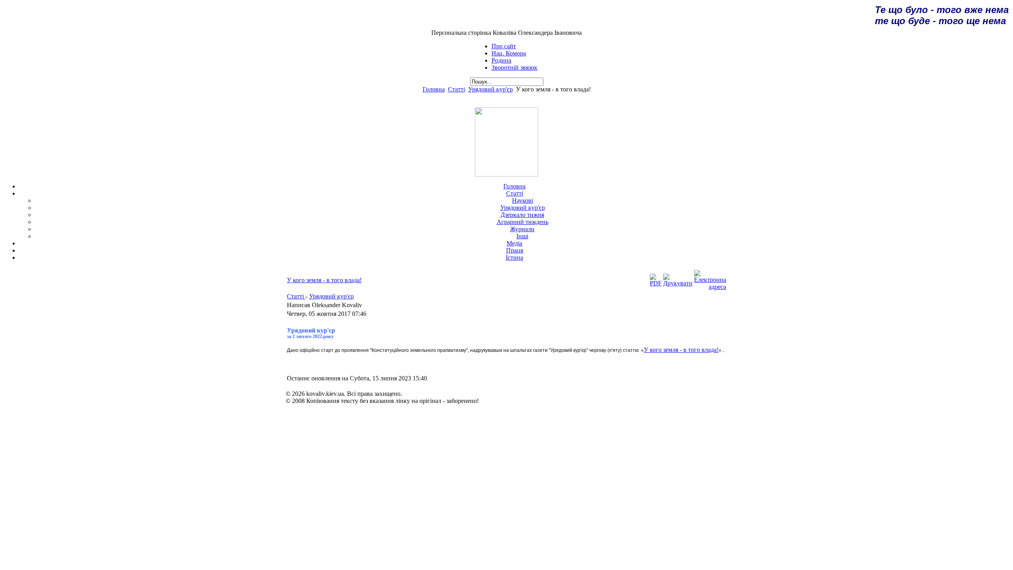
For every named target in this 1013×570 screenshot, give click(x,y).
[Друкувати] (677, 283)
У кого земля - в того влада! (324, 280)
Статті (456, 89)
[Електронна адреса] (710, 286)
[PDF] (656, 283)
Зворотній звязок (514, 67)
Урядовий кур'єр (490, 89)
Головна (434, 89)
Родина (501, 60)
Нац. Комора (508, 53)
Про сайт (503, 46)
